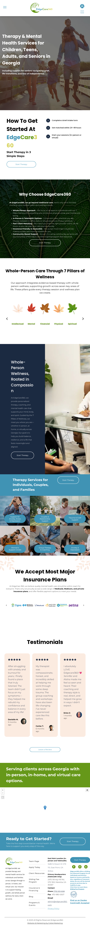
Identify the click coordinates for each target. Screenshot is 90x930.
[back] (6, 318)
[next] (83, 318)
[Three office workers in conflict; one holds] (75, 541)
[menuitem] (37, 861)
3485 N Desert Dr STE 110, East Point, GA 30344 (57, 867)
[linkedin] (86, 867)
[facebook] (74, 867)
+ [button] (2, 790)
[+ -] (45, 810)
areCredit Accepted (79, 903)
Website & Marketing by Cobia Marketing (45, 923)
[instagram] (80, 867)
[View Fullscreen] (2, 797)
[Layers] (87, 790)
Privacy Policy (53, 908)
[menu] (5, 7)
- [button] (2, 793)
